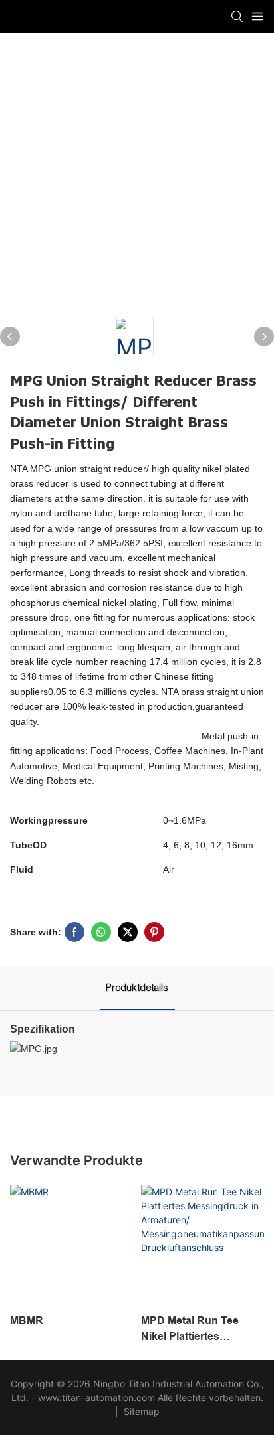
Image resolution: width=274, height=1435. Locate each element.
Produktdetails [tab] (137, 988)
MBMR (26, 1320)
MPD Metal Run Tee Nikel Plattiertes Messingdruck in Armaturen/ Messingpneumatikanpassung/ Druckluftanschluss (201, 1330)
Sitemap (140, 1411)
